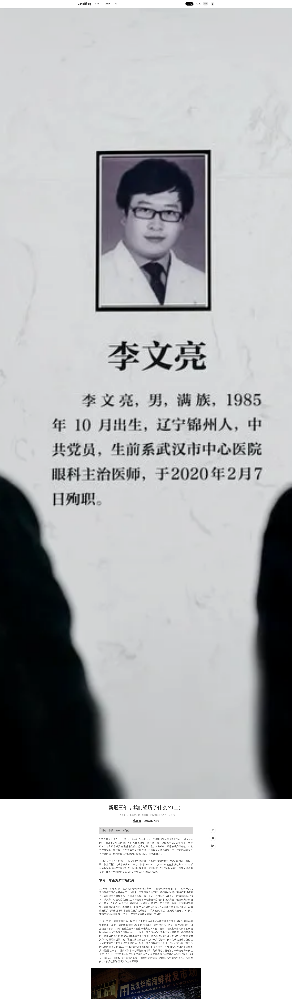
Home (97, 3)
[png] (213, 846)
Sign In (198, 4)
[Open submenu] (123, 4)
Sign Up (189, 4)
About (107, 3)
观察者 (137, 820)
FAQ (115, 3)
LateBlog (84, 3)
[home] (213, 838)
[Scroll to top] (213, 830)
